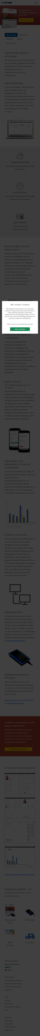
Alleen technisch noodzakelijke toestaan (20, 324)
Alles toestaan (20, 329)
